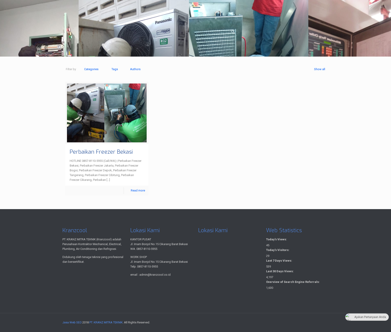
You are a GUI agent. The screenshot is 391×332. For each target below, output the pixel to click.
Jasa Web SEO (72, 322)
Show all (319, 69)
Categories (91, 69)
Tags (115, 69)
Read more (138, 190)
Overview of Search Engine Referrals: (293, 282)
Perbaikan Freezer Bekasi (101, 151)
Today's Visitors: (278, 250)
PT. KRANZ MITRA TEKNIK (106, 322)
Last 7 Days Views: (279, 260)
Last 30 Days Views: (280, 271)
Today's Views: (277, 239)
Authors (135, 69)
